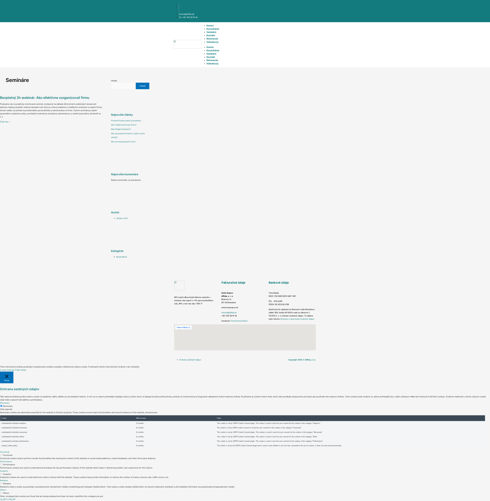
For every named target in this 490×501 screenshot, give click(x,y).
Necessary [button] (5, 403)
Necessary (8, 406)
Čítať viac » (5, 122)
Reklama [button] (4, 480)
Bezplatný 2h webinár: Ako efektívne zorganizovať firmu (44, 98)
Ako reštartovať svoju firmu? (124, 125)
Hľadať (114, 80)
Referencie (212, 38)
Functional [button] (4, 452)
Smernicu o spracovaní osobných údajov (297, 319)
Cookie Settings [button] (7, 370)
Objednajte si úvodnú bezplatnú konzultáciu (295, 11)
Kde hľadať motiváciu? (121, 129)
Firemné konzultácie (239, 321)
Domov (210, 25)
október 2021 (122, 218)
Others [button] (3, 490)
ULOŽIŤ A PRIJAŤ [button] (8, 499)
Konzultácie (212, 29)
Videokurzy (212, 42)
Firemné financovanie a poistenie (126, 120)
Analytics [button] (4, 471)
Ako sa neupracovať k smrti (123, 141)
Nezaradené (121, 257)
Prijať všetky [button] (20, 370)
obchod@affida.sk (229, 312)
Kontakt (210, 35)
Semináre (211, 32)
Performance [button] (6, 461)
